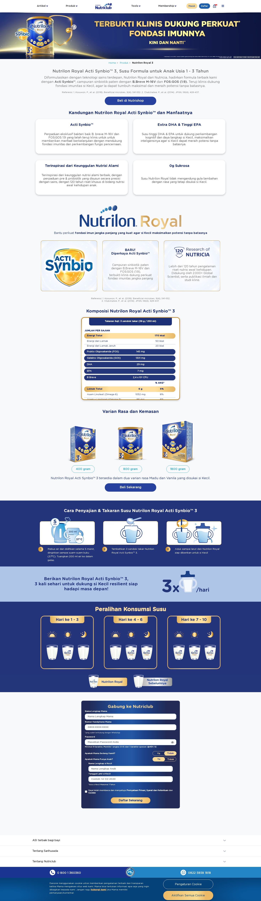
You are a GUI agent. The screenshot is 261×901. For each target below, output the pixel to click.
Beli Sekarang (130, 487)
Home (112, 63)
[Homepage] (104, 6)
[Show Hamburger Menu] (222, 6)
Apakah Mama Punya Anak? (99, 759)
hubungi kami (98, 890)
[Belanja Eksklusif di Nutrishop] (215, 6)
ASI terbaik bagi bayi (46, 840)
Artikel (41, 6)
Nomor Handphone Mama (98, 722)
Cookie (92, 793)
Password (90, 737)
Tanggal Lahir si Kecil (99, 774)
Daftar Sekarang (130, 800)
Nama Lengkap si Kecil (100, 763)
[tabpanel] (67, 643)
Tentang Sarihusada (45, 851)
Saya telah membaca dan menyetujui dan (130, 791)
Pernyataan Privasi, (136, 790)
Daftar (204, 6)
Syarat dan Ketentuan (157, 790)
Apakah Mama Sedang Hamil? (100, 753)
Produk (70, 6)
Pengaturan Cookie (188, 884)
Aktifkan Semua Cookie (188, 895)
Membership (166, 6)
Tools (134, 6)
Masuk (192, 6)
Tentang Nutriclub (44, 861)
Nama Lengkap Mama (96, 711)
